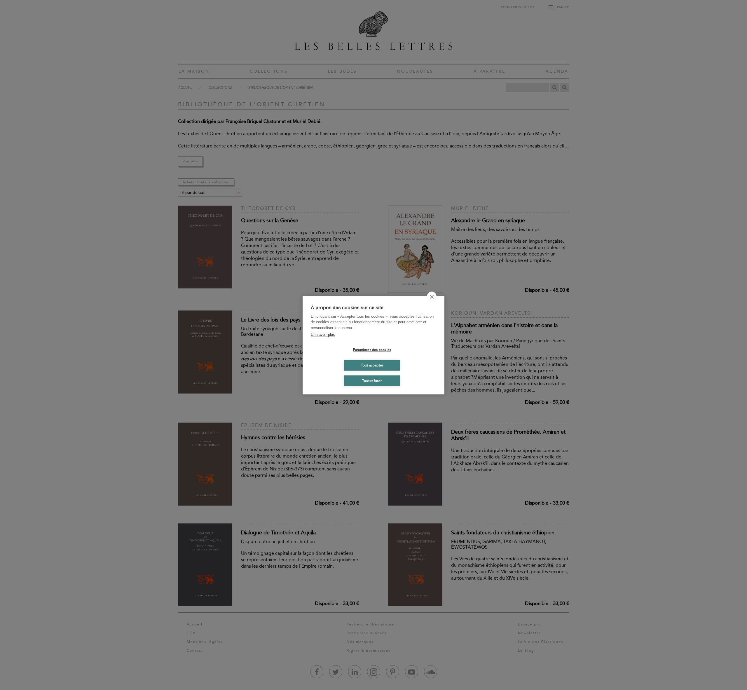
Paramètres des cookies (372, 350)
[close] (432, 296)
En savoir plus (323, 334)
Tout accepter (372, 365)
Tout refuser (372, 381)
